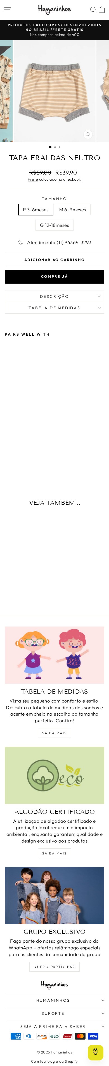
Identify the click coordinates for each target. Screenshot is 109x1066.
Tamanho (54, 198)
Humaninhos (53, 1000)
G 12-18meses (54, 225)
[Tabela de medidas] (54, 655)
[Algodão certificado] (54, 775)
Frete (33, 179)
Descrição (54, 296)
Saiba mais (54, 733)
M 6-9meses (72, 209)
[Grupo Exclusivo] (54, 895)
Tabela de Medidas (54, 307)
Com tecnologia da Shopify (54, 1061)
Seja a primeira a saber (53, 1026)
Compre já (54, 276)
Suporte (53, 1013)
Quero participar (54, 967)
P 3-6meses (35, 209)
